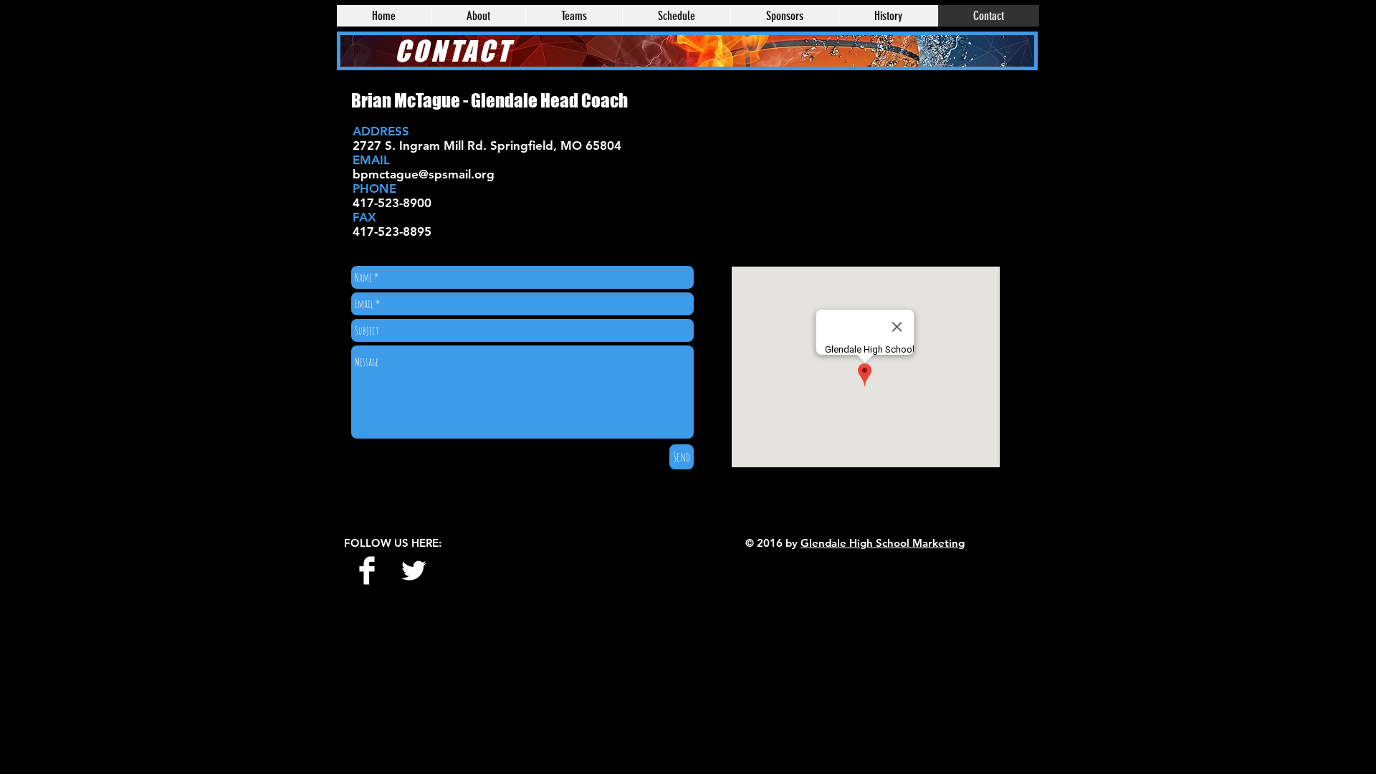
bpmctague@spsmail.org (423, 174)
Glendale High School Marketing (883, 543)
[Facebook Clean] (367, 570)
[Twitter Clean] (413, 570)
